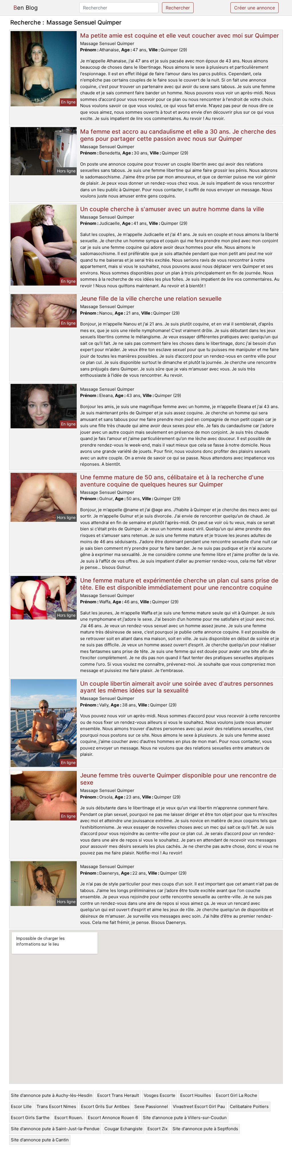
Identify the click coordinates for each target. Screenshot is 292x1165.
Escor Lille (21, 1106)
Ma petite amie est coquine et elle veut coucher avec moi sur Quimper (179, 35)
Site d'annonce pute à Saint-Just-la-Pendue (55, 1128)
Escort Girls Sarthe (30, 1117)
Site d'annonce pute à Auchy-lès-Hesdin (51, 1095)
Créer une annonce (254, 8)
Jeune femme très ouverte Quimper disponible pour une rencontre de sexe (178, 779)
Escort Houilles (195, 1095)
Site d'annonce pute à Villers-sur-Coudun (185, 1117)
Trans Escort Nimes (56, 1106)
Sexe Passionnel (151, 1106)
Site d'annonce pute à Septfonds (205, 1128)
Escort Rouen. (68, 1117)
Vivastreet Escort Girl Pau (199, 1106)
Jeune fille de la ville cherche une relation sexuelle (151, 298)
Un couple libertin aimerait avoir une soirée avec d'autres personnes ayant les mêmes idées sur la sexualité (176, 687)
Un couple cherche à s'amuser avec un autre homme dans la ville (172, 209)
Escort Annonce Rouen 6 (113, 1117)
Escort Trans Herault (118, 1095)
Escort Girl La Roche (236, 1095)
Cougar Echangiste (123, 1128)
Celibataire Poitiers (249, 1106)
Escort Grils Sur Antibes (105, 1106)
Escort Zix (157, 1128)
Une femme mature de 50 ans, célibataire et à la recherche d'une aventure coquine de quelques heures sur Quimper (172, 481)
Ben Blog (25, 7)
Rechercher (178, 8)
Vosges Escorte (159, 1095)
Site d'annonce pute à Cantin (40, 1139)
